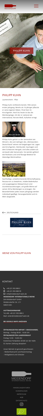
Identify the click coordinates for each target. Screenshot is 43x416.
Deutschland (12, 212)
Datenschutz (21, 400)
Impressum (21, 394)
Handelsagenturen (21, 388)
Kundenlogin (21, 391)
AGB (21, 397)
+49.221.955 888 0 (13, 288)
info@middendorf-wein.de (16, 294)
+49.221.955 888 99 (13, 291)
